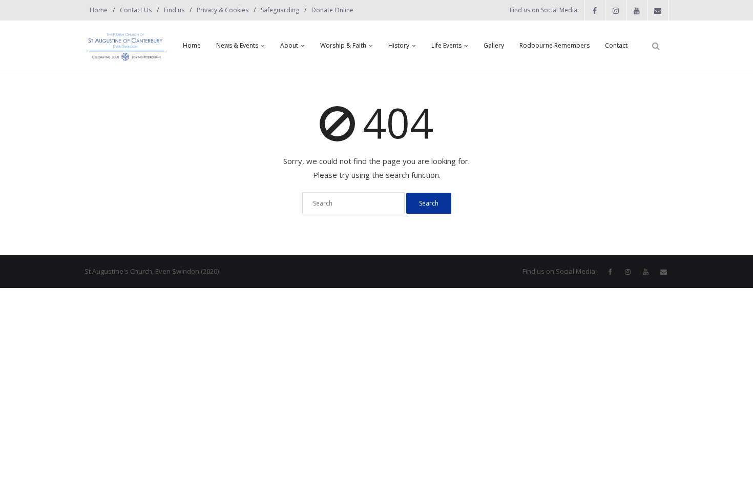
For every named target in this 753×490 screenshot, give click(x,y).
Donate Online (332, 10)
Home (99, 10)
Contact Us (136, 10)
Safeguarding (280, 10)
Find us (174, 10)
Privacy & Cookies (222, 10)
